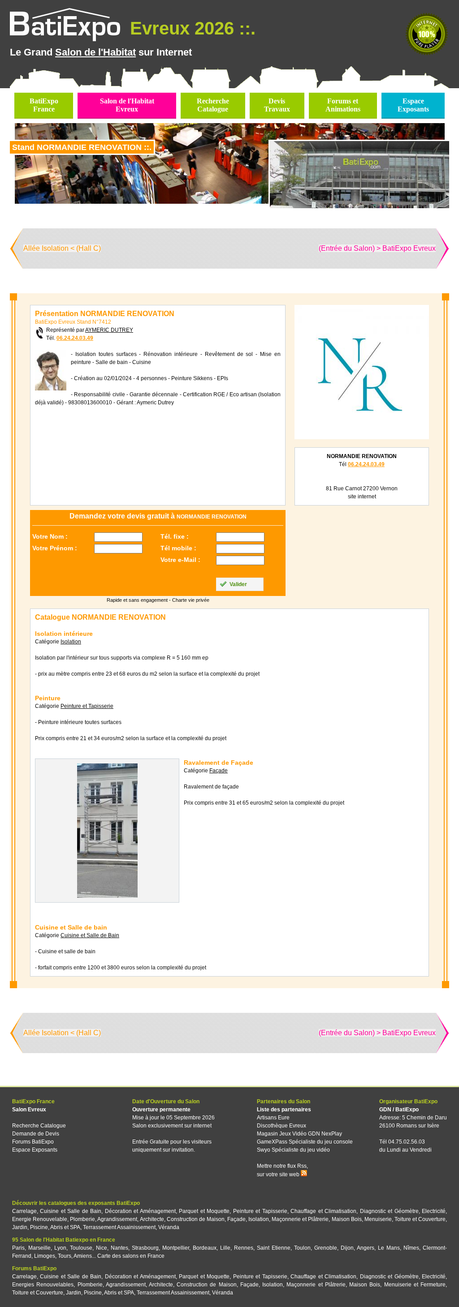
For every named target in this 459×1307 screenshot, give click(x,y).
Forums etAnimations (342, 105)
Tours (64, 1256)
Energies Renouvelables (43, 1284)
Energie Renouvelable (39, 1219)
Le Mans (389, 1248)
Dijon (347, 1248)
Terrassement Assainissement (119, 1227)
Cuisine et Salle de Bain (70, 1211)
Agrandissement (117, 1219)
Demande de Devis (35, 1134)
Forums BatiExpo (33, 1142)
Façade (236, 1219)
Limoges (44, 1256)
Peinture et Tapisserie (260, 1211)
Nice (101, 1248)
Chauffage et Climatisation (323, 1211)
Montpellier (175, 1248)
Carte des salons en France (131, 1256)
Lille (225, 1248)
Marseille (39, 1248)
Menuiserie (378, 1219)
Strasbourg (145, 1248)
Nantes (119, 1248)
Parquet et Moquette (204, 1211)
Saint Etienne (273, 1248)
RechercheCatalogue (213, 105)
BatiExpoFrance (44, 105)
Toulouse (81, 1248)
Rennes (243, 1248)
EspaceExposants (413, 105)
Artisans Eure (273, 1117)
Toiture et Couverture (420, 1219)
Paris (18, 1248)
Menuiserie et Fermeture (415, 1284)
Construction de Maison (196, 1219)
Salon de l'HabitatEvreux (127, 105)
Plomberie (82, 1219)
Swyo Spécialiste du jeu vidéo (293, 1150)
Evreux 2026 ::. (190, 28)
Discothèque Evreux (281, 1126)
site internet (362, 496)
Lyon (60, 1248)
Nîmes (411, 1248)
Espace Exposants (34, 1150)
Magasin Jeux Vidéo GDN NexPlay (299, 1134)
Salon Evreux (29, 1109)
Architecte (152, 1219)
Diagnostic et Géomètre (389, 1211)
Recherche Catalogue (39, 1126)
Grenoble (325, 1248)
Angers (365, 1248)
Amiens (83, 1256)
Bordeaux (205, 1248)
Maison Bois (347, 1219)
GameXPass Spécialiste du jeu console (305, 1142)
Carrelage (24, 1211)
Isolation (258, 1219)
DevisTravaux (277, 105)
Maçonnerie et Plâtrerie (300, 1219)
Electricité (434, 1211)
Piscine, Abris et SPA (55, 1227)
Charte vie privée (190, 600)
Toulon (302, 1248)
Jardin (19, 1227)
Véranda (168, 1227)
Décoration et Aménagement (140, 1211)
